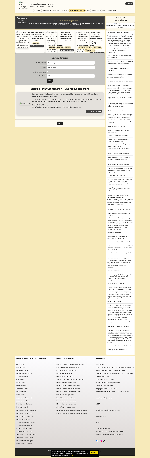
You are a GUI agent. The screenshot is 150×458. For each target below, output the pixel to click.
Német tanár (20, 367)
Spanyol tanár (21, 386)
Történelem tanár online (24, 425)
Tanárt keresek (46, 10)
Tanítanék (65, 10)
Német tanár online (22, 407)
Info (73, 455)
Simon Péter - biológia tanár (65, 407)
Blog (104, 10)
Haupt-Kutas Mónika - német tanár (68, 367)
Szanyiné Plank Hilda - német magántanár (70, 379)
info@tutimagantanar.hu (112, 383)
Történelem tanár (22, 376)
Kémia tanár (20, 395)
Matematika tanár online (24, 413)
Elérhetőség (112, 10)
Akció (88, 10)
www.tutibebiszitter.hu (116, 431)
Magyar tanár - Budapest (24, 416)
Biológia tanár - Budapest (24, 441)
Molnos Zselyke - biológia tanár (66, 404)
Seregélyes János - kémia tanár (66, 401)
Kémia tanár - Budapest (24, 444)
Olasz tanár (20, 379)
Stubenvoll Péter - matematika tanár (68, 392)
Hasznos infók (96, 10)
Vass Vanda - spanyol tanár (65, 395)
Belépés (129, 3)
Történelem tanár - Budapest (26, 422)
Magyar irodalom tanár (24, 373)
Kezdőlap (37, 10)
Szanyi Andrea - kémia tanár (65, 398)
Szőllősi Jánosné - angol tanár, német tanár (70, 364)
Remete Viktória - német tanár (66, 383)
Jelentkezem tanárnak (77, 10)
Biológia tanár (21, 392)
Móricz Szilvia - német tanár (65, 376)
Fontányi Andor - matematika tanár (68, 389)
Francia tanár (20, 383)
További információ (37, 46)
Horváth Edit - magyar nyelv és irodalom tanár (71, 413)
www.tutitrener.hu (117, 434)
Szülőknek (56, 10)
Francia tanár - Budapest (24, 428)
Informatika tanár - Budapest (26, 434)
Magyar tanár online (23, 419)
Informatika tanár (22, 389)
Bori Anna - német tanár (64, 373)
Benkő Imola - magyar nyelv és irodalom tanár (71, 410)
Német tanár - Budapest (24, 404)
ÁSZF (97, 404)
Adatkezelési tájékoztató (104, 398)
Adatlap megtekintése (94, 111)
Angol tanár (20, 364)
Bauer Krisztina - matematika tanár (68, 386)
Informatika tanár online (24, 438)
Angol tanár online (22, 401)
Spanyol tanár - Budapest (24, 431)
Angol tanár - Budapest (24, 398)
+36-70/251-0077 (111, 379)
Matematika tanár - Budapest (26, 410)
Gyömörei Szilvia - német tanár (66, 370)
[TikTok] (104, 441)
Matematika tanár (22, 370)
